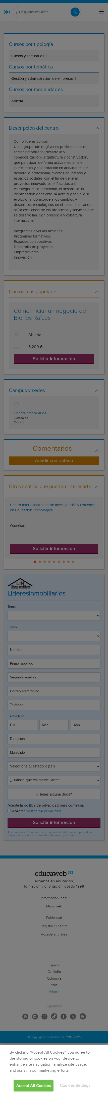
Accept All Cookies (33, 1085)
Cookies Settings (75, 1085)
